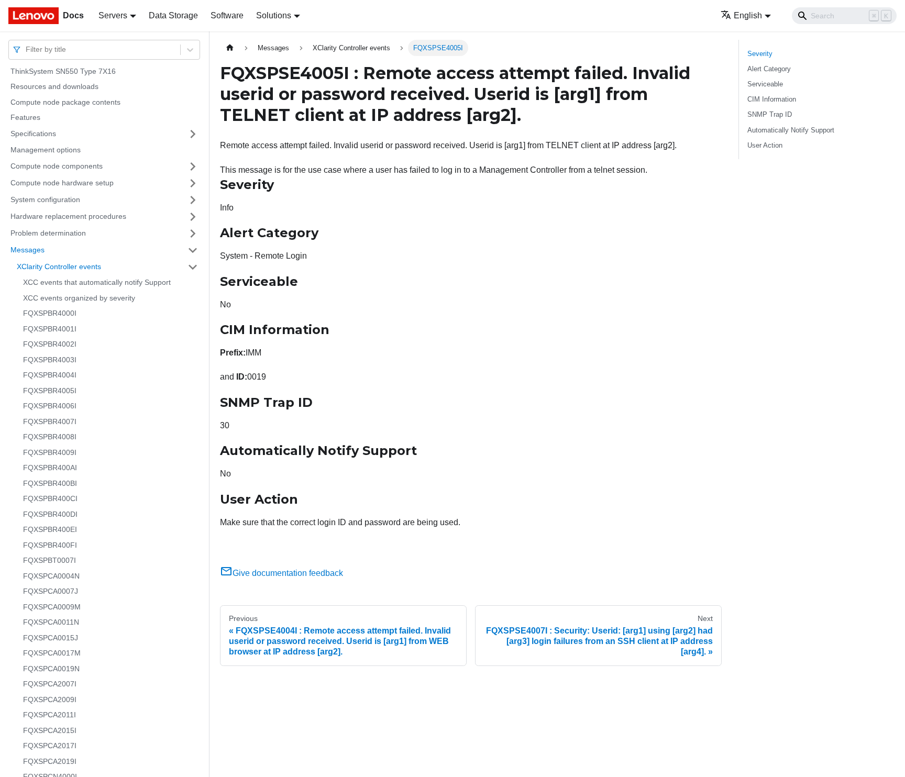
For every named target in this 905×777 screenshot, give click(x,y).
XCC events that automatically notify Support (97, 283)
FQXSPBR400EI (50, 530)
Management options (45, 150)
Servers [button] (112, 15)
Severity (759, 54)
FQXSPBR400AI (50, 468)
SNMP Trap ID (769, 114)
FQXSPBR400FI (50, 545)
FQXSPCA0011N (51, 622)
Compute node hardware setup (62, 183)
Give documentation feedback (288, 573)
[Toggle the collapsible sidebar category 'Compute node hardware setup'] (192, 183)
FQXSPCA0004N (51, 576)
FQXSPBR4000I (49, 313)
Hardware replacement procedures (68, 216)
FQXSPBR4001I (49, 329)
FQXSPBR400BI (50, 483)
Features (25, 118)
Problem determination (48, 233)
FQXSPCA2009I (49, 699)
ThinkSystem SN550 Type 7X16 (63, 71)
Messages (27, 250)
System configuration (45, 199)
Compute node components (56, 166)
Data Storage (173, 15)
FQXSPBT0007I (49, 561)
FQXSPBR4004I (49, 375)
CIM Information (771, 99)
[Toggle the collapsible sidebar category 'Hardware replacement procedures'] (192, 216)
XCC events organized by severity (79, 298)
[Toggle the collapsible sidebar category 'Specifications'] (192, 134)
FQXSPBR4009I (49, 452)
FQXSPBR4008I (49, 437)
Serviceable (765, 84)
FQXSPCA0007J (50, 591)
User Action (764, 145)
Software (227, 15)
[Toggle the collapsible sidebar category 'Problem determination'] (192, 233)
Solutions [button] (273, 15)
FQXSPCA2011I (49, 715)
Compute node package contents (65, 102)
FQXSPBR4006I (49, 406)
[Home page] (230, 48)
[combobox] (27, 49)
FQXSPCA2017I (49, 746)
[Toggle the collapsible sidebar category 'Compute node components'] (192, 166)
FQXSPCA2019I (49, 761)
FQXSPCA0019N (51, 668)
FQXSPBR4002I (49, 344)
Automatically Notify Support (790, 130)
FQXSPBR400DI (50, 514)
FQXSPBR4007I (49, 421)
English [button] (748, 15)
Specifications (33, 133)
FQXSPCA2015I (49, 730)
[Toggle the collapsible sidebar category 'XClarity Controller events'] (192, 267)
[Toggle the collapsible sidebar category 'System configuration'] (192, 200)
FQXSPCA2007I (49, 684)
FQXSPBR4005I (49, 390)
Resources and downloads (54, 87)
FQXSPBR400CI (50, 499)
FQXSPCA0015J (50, 638)
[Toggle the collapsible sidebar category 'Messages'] (192, 250)
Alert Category (769, 69)
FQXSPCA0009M (52, 607)
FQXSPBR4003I (49, 360)
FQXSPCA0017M (52, 653)
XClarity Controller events (59, 266)
